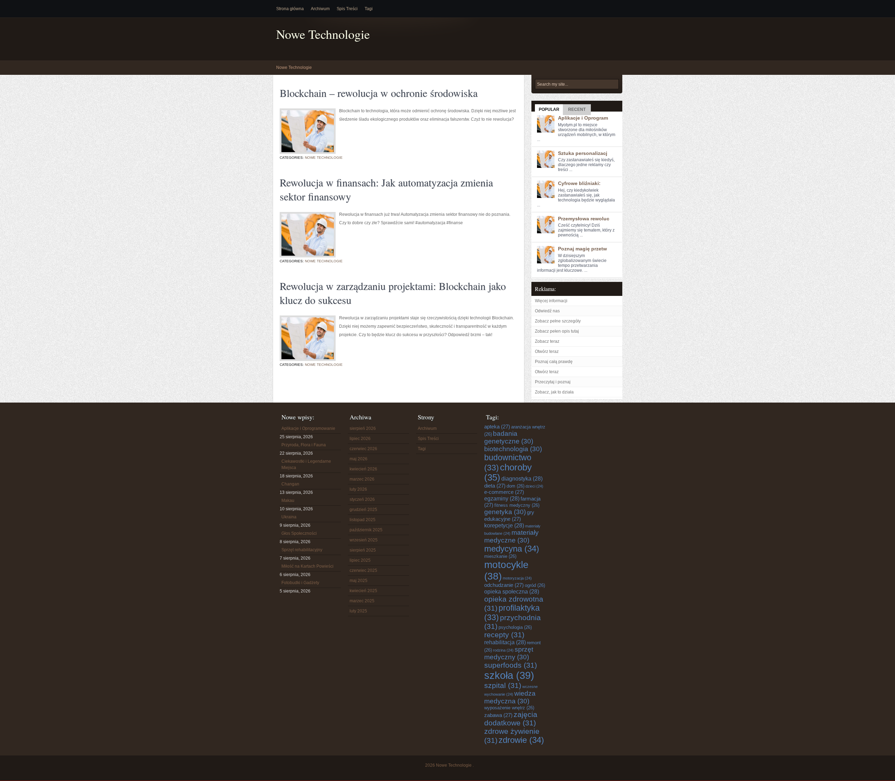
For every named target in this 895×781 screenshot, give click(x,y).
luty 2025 (358, 611)
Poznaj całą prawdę (554, 361)
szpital (502, 685)
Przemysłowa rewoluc (583, 218)
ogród (535, 585)
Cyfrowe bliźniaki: (579, 183)
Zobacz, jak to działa (554, 392)
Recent (577, 109)
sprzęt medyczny (508, 653)
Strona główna (290, 8)
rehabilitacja (505, 642)
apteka (497, 426)
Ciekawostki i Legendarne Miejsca (306, 464)
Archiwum (320, 8)
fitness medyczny (516, 505)
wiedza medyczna (510, 697)
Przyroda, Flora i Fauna (303, 444)
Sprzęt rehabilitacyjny (301, 549)
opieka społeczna (511, 591)
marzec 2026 (362, 479)
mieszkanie (500, 556)
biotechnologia (513, 449)
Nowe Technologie (323, 34)
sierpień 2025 (363, 550)
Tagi (369, 8)
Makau (287, 500)
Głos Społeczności (299, 533)
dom (515, 486)
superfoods (510, 665)
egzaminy (502, 498)
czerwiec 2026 (363, 448)
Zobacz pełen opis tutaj (557, 331)
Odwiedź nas (547, 310)
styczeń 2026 (362, 499)
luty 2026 (358, 489)
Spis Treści (347, 8)
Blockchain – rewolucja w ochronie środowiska (379, 93)
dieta (495, 486)
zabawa (498, 715)
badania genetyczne (508, 437)
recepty (504, 635)
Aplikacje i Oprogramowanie (308, 428)
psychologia (515, 627)
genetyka (505, 512)
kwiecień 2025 (363, 590)
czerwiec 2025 (363, 570)
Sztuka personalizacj (582, 153)
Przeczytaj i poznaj (553, 381)
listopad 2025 (362, 519)
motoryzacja (517, 578)
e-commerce (504, 492)
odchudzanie (504, 585)
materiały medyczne (511, 536)
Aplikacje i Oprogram (583, 118)
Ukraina (288, 516)
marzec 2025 (362, 600)
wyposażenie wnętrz (509, 707)
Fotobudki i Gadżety (300, 582)
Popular (549, 109)
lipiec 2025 (360, 560)
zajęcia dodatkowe (510, 718)
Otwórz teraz (547, 351)
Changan (290, 484)
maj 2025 (358, 580)
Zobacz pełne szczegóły (558, 321)
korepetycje (504, 525)
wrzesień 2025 (364, 540)
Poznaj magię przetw (582, 248)
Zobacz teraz (547, 341)
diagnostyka (522, 478)
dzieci (534, 486)
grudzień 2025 (363, 509)
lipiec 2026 (360, 438)
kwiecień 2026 (363, 469)
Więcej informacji (551, 300)
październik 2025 (366, 529)
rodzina (503, 650)
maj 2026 (358, 458)
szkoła (509, 675)
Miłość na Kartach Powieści (307, 566)
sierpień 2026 (363, 428)
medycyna (511, 548)
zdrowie (521, 740)
